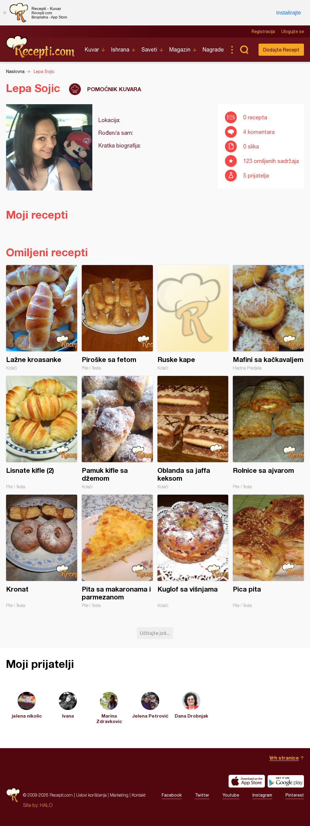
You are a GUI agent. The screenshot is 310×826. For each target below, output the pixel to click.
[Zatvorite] (4, 13)
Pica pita (268, 551)
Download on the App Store (247, 781)
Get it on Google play (286, 781)
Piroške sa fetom (117, 317)
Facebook (172, 795)
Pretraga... (244, 49)
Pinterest (294, 795)
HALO (46, 805)
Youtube (231, 795)
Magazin (179, 49)
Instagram (262, 795)
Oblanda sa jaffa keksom (193, 432)
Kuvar (92, 49)
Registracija (263, 31)
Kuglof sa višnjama (193, 551)
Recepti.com (41, 47)
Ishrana (120, 49)
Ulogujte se (292, 31)
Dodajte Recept (281, 49)
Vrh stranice (284, 758)
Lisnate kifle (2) (41, 432)
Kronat (41, 551)
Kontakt (139, 795)
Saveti (149, 49)
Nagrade (213, 49)
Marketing (119, 795)
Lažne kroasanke (41, 317)
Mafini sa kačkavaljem (268, 317)
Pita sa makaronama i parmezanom (117, 551)
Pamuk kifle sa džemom (117, 432)
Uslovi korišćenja (91, 795)
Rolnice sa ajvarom (268, 432)
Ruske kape (193, 317)
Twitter (202, 795)
